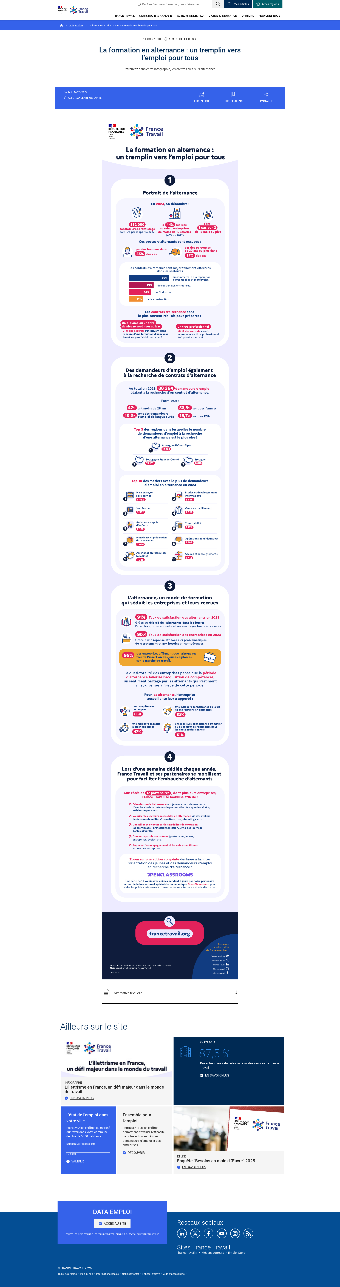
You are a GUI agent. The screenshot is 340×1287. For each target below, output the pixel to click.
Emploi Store (236, 1253)
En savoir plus (82, 1098)
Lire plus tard (234, 100)
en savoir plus (194, 1167)
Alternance (76, 97)
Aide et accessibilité (174, 1273)
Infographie (93, 97)
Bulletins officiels (67, 1273)
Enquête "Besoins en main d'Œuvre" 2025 (216, 1161)
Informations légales (107, 1273)
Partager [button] (266, 100)
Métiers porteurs (213, 1253)
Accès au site (115, 1223)
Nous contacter (130, 1273)
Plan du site (86, 1273)
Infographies (76, 25)
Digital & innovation (223, 15)
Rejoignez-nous (269, 15)
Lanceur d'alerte (151, 1273)
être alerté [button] (202, 100)
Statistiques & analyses (155, 15)
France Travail (124, 15)
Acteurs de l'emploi (190, 15)
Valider (77, 1161)
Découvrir (136, 1152)
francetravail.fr (187, 1253)
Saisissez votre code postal (81, 1143)
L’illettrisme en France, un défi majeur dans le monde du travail (114, 1089)
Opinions (248, 15)
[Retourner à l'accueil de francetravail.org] (81, 10)
